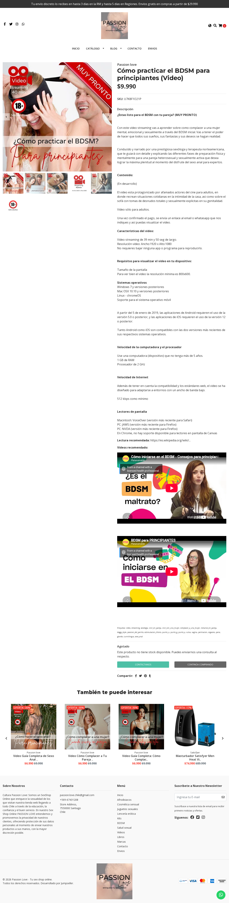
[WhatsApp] (23, 24)
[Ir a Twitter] (11, 24)
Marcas (121, 841)
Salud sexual (124, 827)
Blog (113, 48)
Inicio (76, 48)
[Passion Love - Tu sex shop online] (114, 25)
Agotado (123, 646)
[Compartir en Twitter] (140, 676)
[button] (210, 25)
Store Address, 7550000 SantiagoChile (70, 808)
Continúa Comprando (200, 664)
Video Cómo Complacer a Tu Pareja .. (87, 757)
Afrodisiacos (124, 799)
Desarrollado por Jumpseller (57, 883)
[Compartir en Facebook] (136, 676)
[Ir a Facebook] (5, 24)
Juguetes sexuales (127, 809)
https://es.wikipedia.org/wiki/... (170, 440)
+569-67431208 (69, 799)
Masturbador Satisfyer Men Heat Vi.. (195, 757)
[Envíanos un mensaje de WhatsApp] (220, 894)
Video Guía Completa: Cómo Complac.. (141, 757)
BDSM (121, 823)
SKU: (120, 99)
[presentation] (6, 116)
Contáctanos (143, 664)
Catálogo (93, 48)
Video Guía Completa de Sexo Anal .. (33, 757)
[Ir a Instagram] (17, 24)
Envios (152, 48)
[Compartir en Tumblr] (150, 676)
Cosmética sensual (128, 804)
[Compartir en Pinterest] (145, 676)
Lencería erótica (126, 813)
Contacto (135, 48)
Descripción (125, 109)
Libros (120, 837)
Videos (121, 832)
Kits (119, 818)
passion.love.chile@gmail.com (77, 795)
